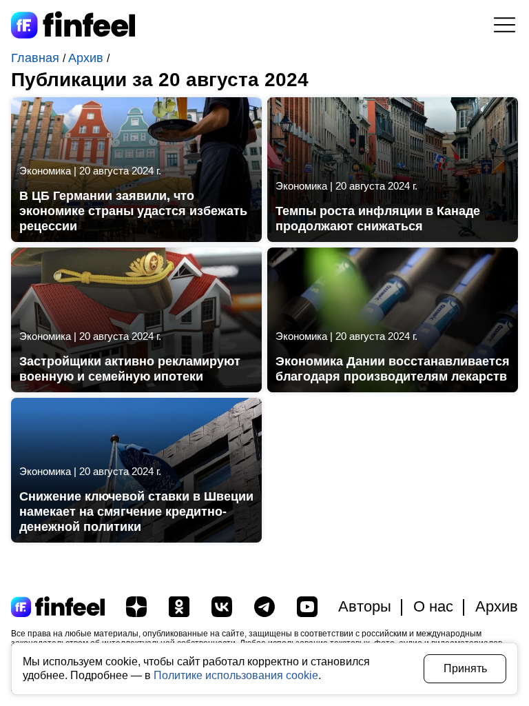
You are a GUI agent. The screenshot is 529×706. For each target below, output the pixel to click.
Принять (465, 668)
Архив (87, 58)
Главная (37, 58)
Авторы (364, 606)
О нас (433, 606)
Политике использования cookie (236, 675)
